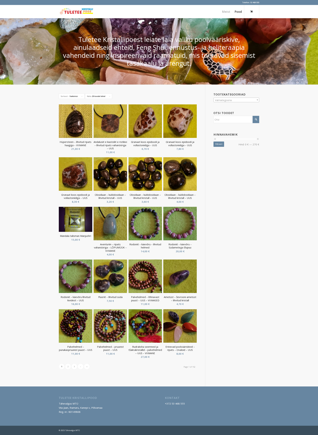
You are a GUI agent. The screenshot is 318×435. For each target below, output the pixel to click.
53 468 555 (254, 2)
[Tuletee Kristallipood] (76, 14)
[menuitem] (226, 11)
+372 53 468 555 (175, 403)
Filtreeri (218, 144)
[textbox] (236, 100)
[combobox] (236, 100)
